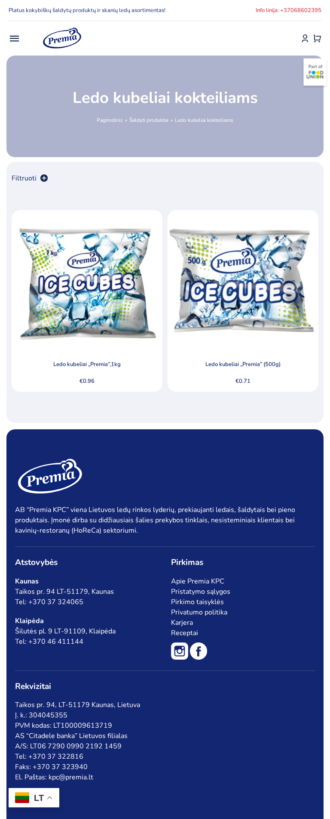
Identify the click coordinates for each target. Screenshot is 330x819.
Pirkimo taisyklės (197, 602)
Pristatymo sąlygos (200, 591)
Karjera (182, 622)
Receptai (184, 633)
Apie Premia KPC (197, 581)
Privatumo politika (199, 612)
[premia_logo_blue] (61, 28)
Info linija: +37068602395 (288, 10)
